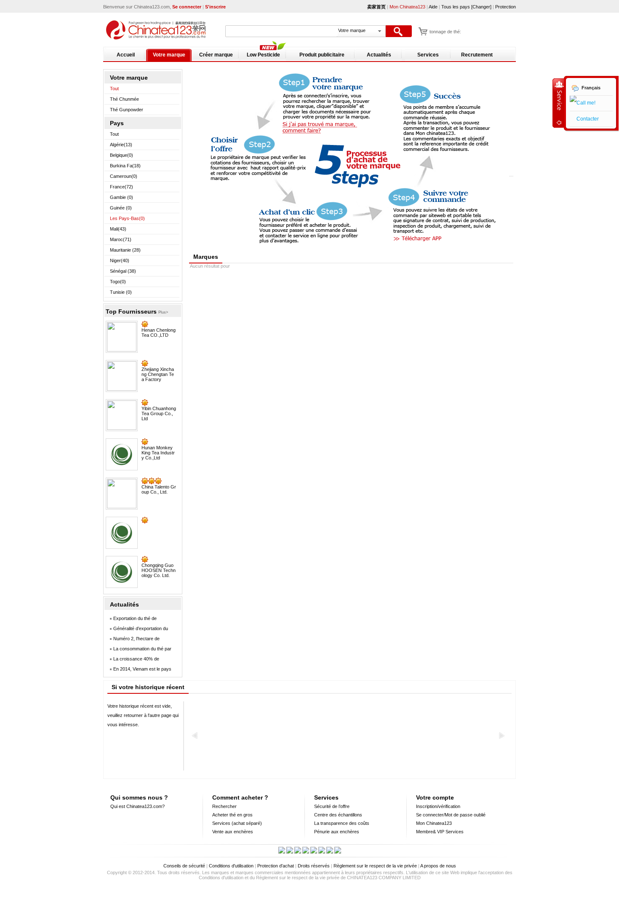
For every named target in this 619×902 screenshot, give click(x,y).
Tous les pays (455, 6)
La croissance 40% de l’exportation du (133, 660)
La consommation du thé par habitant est (139, 650)
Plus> (163, 312)
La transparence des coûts (341, 823)
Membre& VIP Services (440, 831)
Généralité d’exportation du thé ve (137, 630)
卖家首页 (376, 6)
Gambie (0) (121, 197)
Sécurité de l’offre (332, 806)
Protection (505, 6)
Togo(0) (118, 281)
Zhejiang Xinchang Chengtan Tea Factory (157, 374)
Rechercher (224, 806)
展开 (558, 103)
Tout (114, 88)
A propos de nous (438, 865)
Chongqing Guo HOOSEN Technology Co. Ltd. (158, 570)
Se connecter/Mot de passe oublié (451, 814)
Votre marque (169, 55)
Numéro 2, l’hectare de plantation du (133, 640)
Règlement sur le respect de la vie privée (375, 865)
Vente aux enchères (232, 831)
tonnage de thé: (445, 31)
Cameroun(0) (123, 176)
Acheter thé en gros (232, 814)
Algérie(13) (121, 144)
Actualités (379, 55)
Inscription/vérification (438, 806)
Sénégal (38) (123, 271)
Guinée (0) (121, 207)
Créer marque (216, 55)
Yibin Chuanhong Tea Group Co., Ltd (158, 413)
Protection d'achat (275, 865)
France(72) (121, 186)
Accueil (126, 55)
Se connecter (186, 6)
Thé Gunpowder (126, 109)
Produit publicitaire (321, 55)
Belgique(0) (121, 155)
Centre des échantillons (338, 814)
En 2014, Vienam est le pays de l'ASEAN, (139, 670)
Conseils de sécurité (184, 865)
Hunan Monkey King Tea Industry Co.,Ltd (158, 452)
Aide (434, 6)
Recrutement (477, 55)
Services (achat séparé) (237, 823)
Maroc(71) (120, 239)
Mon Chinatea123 (407, 6)
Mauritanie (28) (125, 249)
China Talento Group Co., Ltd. (158, 489)
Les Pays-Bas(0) (127, 218)
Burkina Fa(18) (125, 165)
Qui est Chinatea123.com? (137, 806)
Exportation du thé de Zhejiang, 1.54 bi (132, 620)
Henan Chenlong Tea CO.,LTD (158, 333)
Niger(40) (119, 260)
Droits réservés (314, 865)
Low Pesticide (263, 55)
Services (428, 55)
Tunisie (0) (121, 292)
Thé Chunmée (124, 99)
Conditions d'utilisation (231, 865)
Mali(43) (118, 228)
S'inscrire (215, 6)
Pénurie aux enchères (336, 831)
